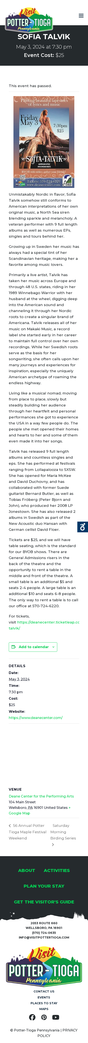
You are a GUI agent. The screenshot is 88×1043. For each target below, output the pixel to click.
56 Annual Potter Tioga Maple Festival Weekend (28, 831)
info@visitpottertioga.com (44, 937)
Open (82, 527)
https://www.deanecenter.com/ (36, 718)
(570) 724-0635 (44, 932)
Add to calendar (34, 647)
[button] (81, 16)
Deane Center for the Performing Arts (41, 796)
